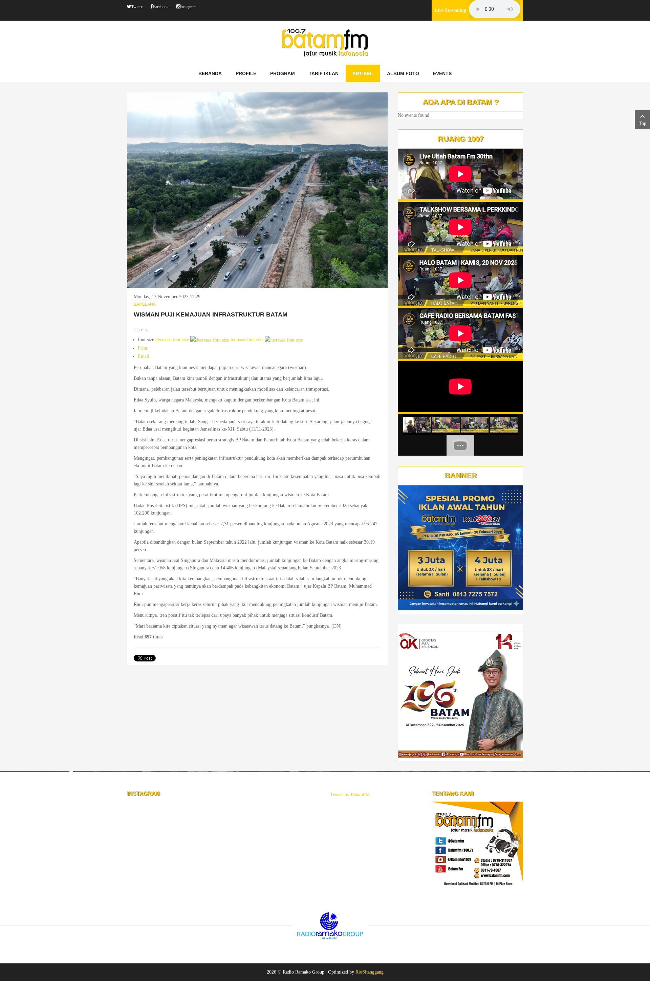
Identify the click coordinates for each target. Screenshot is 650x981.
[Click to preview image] (257, 189)
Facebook (161, 6)
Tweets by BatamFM (350, 794)
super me (141, 329)
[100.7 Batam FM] (325, 43)
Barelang (145, 304)
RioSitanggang (369, 972)
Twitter (137, 6)
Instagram (188, 6)
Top (642, 123)
